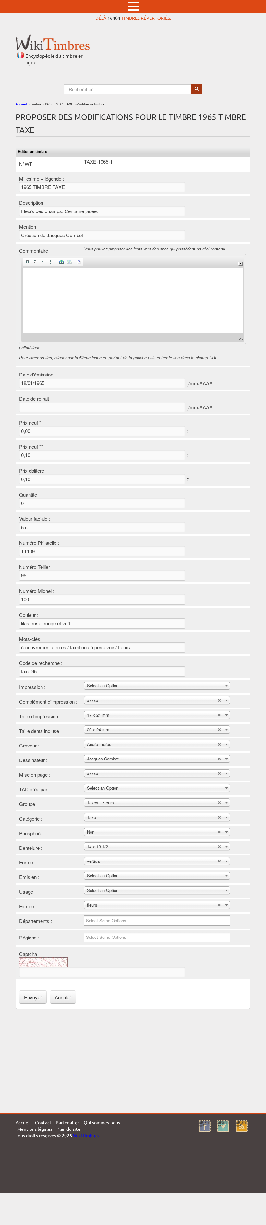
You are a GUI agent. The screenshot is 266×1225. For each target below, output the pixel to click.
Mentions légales (34, 1129)
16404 (113, 18)
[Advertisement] (133, 1060)
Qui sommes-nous (102, 1122)
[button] (27, 261)
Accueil (21, 103)
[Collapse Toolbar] (240, 264)
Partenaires (67, 1122)
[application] (132, 299)
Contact (43, 1122)
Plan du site (68, 1129)
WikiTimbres (86, 1135)
